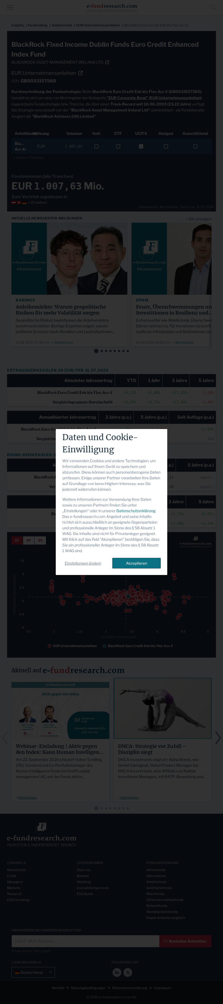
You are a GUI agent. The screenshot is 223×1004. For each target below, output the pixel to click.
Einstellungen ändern (83, 563)
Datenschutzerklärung (135, 510)
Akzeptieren (136, 563)
